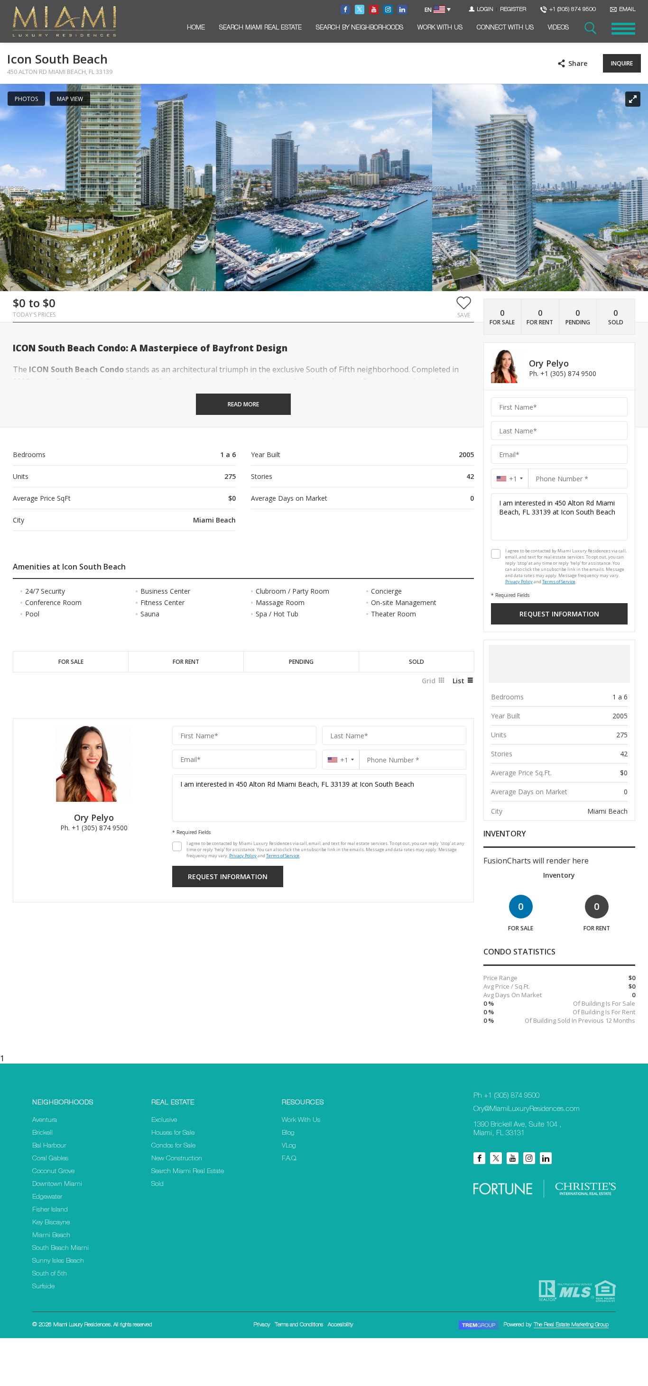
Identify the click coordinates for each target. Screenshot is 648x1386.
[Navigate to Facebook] (345, 9)
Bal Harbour (49, 1146)
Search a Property (590, 28)
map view (70, 99)
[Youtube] (512, 1158)
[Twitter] (496, 1158)
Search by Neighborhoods (359, 28)
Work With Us (440, 28)
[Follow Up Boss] (177, 846)
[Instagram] (529, 1158)
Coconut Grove (53, 1171)
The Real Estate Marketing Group (571, 1325)
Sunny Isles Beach (58, 1261)
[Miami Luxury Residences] (64, 21)
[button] (463, 306)
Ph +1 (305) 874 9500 (506, 1096)
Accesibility (340, 1325)
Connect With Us (505, 28)
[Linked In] (546, 1158)
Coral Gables (50, 1159)
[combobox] (341, 760)
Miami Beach (51, 1235)
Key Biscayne (51, 1223)
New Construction (176, 1159)
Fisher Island (50, 1210)
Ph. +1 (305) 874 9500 (94, 827)
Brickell (42, 1133)
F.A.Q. (289, 1159)
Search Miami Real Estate (260, 28)
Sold (157, 1184)
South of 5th (49, 1274)
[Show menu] (623, 28)
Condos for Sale (173, 1146)
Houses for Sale (172, 1133)
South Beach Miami (60, 1248)
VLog (289, 1146)
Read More (243, 404)
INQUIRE (622, 63)
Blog (288, 1133)
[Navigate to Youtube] (374, 9)
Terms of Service (282, 856)
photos (26, 99)
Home (196, 28)
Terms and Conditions (299, 1325)
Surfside (43, 1287)
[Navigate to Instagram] (388, 9)
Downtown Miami (57, 1184)
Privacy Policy (243, 856)
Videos (558, 28)
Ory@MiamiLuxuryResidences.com (526, 1109)
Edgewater (47, 1197)
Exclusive (164, 1120)
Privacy (261, 1325)
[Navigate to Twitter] (359, 9)
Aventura (44, 1120)
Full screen (632, 99)
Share (577, 63)
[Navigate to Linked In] (402, 9)
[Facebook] (479, 1158)
